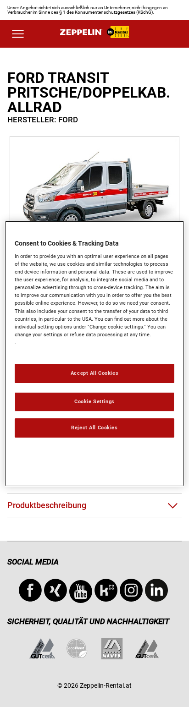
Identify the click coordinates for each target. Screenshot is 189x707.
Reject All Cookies (94, 427)
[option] (94, 193)
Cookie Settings (94, 401)
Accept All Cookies (94, 373)
